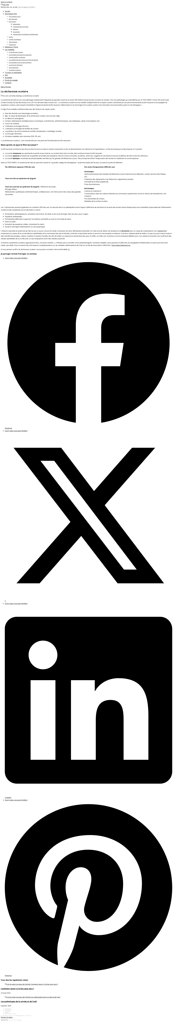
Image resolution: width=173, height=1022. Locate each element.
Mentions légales (10, 1013)
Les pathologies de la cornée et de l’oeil (19, 1001)
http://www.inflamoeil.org (120, 245)
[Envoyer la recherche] (20, 1020)
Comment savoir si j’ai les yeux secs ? (17, 988)
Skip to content (6, 2)
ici (69, 249)
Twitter (7, 1010)
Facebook (8, 1008)
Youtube (7, 1011)
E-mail (7, 1012)
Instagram (8, 1009)
